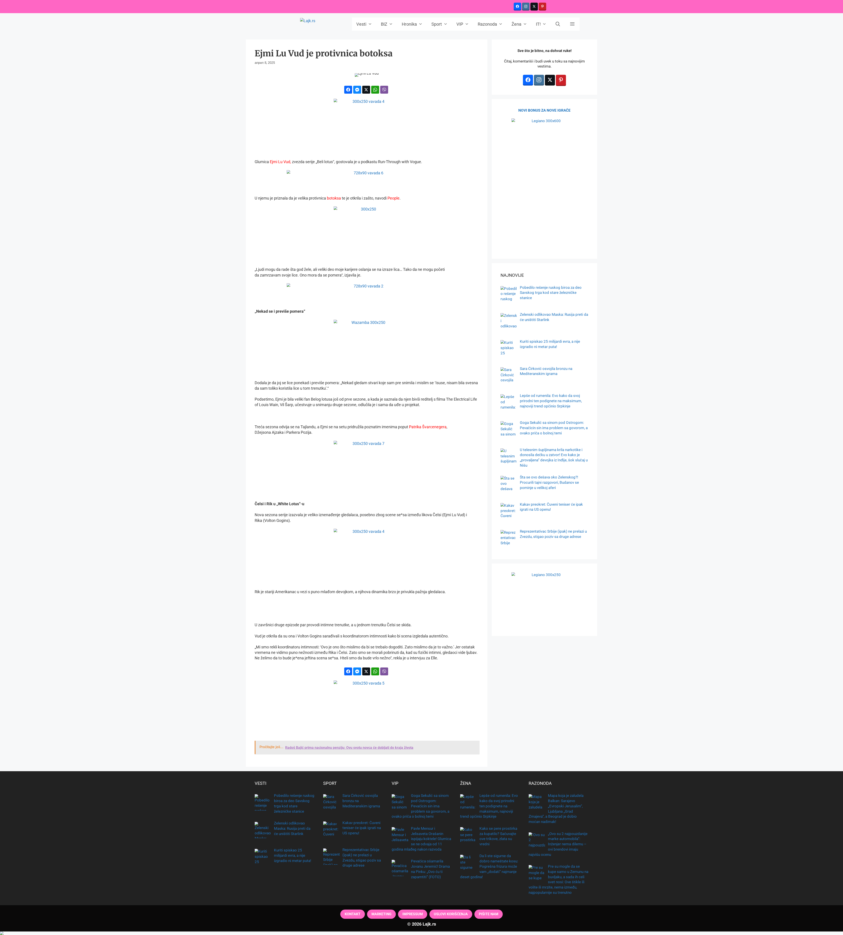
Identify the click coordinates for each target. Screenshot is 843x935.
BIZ (384, 24)
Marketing (381, 914)
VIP (459, 24)
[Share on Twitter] (366, 90)
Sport (436, 24)
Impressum (412, 914)
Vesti (361, 24)
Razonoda (487, 24)
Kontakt (352, 914)
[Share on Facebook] (348, 90)
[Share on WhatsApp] (375, 90)
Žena (516, 24)
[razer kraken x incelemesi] (421, 933)
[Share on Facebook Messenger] (357, 90)
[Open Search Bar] (558, 24)
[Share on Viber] (384, 90)
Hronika (409, 24)
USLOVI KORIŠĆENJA (451, 914)
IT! (538, 24)
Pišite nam (488, 914)
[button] (572, 24)
